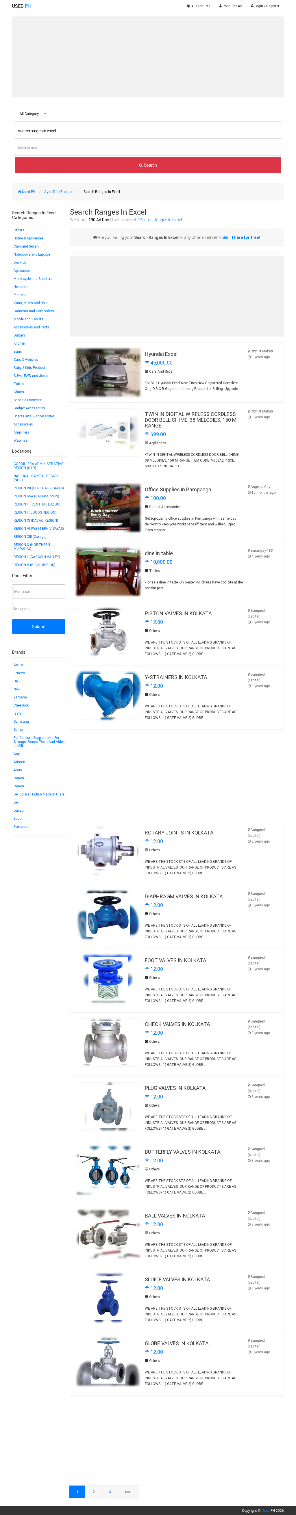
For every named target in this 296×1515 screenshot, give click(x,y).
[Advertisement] (148, 56)
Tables (19, 384)
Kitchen (19, 343)
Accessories (23, 424)
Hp (16, 681)
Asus (18, 770)
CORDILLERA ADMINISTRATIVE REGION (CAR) (38, 466)
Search (150, 165)
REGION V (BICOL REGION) (35, 565)
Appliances (22, 271)
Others (19, 230)
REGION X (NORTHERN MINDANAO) (32, 547)
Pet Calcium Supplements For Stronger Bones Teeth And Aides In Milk (39, 742)
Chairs (19, 392)
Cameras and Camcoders (34, 311)
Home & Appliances (29, 238)
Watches (20, 440)
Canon (19, 778)
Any (17, 754)
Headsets (21, 287)
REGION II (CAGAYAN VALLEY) (37, 557)
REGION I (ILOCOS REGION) (35, 512)
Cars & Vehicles (26, 360)
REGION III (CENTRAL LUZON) (37, 504)
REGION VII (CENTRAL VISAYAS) (39, 488)
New (17, 689)
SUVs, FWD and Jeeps (31, 376)
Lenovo (19, 673)
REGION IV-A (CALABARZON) (36, 496)
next (128, 1492)
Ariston (19, 762)
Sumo (18, 730)
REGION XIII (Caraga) (30, 537)
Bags (18, 352)
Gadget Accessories (29, 408)
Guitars (19, 335)
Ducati (19, 810)
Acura (18, 665)
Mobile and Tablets (28, 319)
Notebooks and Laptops (32, 254)
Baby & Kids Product (29, 368)
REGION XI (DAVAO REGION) (36, 520)
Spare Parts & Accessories (34, 416)
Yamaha (20, 697)
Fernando (21, 827)
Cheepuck (21, 705)
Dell (16, 802)
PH (21, 6)
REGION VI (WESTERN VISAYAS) (39, 529)
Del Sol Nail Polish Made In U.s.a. (39, 794)
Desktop (20, 263)
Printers (20, 295)
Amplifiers (21, 432)
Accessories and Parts (31, 327)
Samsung (21, 722)
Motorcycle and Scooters (33, 279)
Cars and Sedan (26, 246)
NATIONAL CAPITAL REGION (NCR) (36, 478)
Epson (18, 819)
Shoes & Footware (28, 400)
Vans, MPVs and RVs (30, 303)
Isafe (17, 713)
